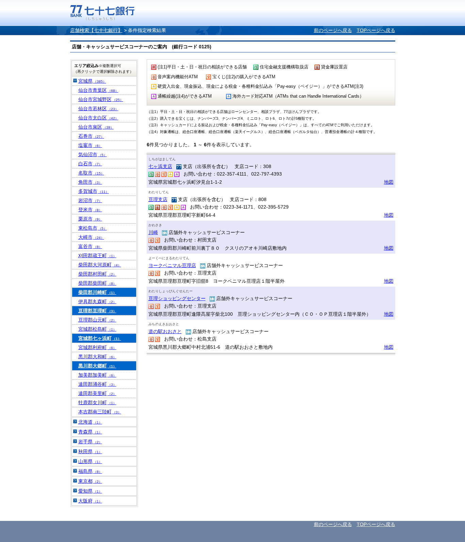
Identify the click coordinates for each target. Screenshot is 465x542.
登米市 (90, 209)
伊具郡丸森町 (97, 301)
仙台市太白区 (98, 117)
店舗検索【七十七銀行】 (96, 30)
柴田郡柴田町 (97, 283)
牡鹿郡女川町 (97, 402)
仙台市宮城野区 (100, 99)
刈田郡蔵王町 (97, 255)
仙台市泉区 (96, 127)
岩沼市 (90, 200)
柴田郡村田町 (97, 274)
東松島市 (92, 228)
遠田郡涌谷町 (97, 384)
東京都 (90, 481)
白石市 (90, 163)
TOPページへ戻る (376, 30)
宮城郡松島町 (97, 329)
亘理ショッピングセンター (177, 298)
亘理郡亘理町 (97, 310)
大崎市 (91, 237)
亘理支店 (157, 199)
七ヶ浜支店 (160, 166)
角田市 (90, 182)
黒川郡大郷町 (97, 365)
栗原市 (90, 218)
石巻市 (91, 136)
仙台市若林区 (98, 108)
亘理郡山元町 (97, 320)
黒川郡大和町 (97, 356)
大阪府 (90, 501)
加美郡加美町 (97, 375)
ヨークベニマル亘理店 (172, 265)
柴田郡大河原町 (99, 264)
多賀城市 (93, 191)
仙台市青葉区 (98, 90)
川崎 (153, 232)
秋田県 (90, 451)
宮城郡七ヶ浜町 (99, 338)
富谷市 (90, 246)
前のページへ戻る (333, 30)
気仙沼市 (92, 154)
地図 (389, 182)
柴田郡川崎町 (97, 292)
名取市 (91, 173)
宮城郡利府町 (97, 347)
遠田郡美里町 (97, 393)
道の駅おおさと (165, 331)
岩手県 (90, 441)
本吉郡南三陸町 (99, 411)
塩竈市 (90, 145)
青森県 (90, 431)
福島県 (90, 471)
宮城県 (92, 81)
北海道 (90, 422)
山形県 (90, 461)
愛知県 (90, 491)
